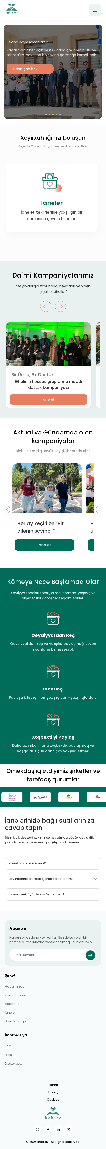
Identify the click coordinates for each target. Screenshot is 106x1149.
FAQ (8, 1046)
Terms (53, 1085)
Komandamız (16, 995)
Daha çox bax (25, 103)
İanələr (10, 1012)
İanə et (48, 399)
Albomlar (12, 1003)
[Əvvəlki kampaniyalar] (6, 509)
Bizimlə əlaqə (15, 1021)
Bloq (8, 1054)
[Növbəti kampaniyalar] (99, 509)
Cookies (53, 1100)
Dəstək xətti (13, 1063)
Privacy (53, 1092)
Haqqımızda (15, 986)
